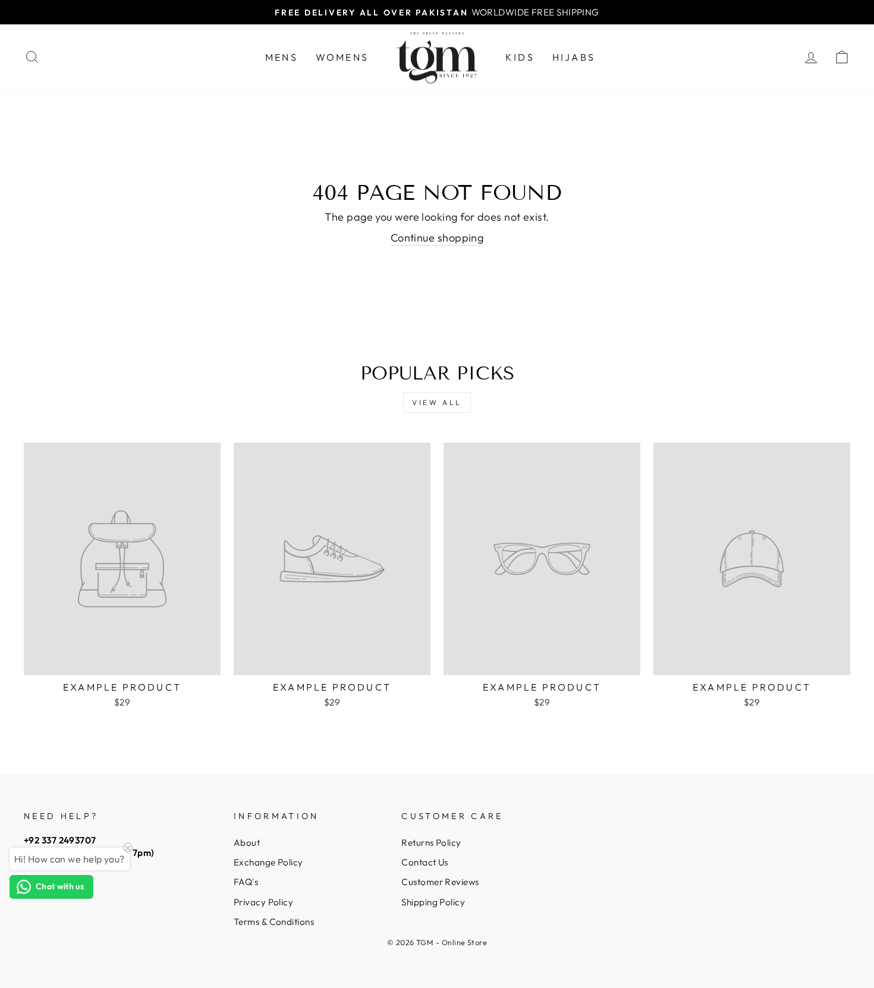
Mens (281, 57)
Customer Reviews (440, 881)
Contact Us (424, 862)
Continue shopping (437, 237)
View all (437, 402)
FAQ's (246, 881)
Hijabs (573, 57)
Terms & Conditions (274, 921)
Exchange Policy (268, 862)
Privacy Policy (263, 902)
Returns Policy (431, 842)
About (247, 842)
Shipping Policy (433, 902)
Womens (342, 57)
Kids (520, 57)
